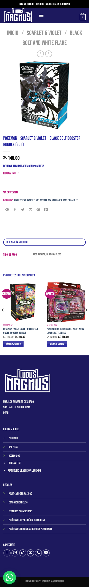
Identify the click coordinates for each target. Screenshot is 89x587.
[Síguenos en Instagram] (15, 552)
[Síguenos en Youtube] (46, 552)
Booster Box (45, 200)
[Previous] (3, 318)
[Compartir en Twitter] (22, 210)
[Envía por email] (30, 210)
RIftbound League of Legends (24, 471)
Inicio (12, 33)
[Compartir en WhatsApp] (7, 210)
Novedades (57, 200)
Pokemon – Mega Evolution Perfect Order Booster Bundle (20, 331)
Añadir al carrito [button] (13, 343)
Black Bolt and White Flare (26, 200)
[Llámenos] (38, 552)
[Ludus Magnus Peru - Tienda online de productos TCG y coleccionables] (19, 15)
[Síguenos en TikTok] (22, 552)
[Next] (86, 318)
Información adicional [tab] (17, 242)
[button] (9, 577)
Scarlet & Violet (44, 33)
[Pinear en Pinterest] (38, 210)
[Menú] (41, 15)
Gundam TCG (14, 463)
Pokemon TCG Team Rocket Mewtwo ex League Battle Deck (65, 331)
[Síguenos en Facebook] (7, 552)
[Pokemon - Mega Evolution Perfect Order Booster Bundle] (22, 302)
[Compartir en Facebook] (15, 210)
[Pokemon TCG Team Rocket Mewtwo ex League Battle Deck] (66, 302)
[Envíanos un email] (30, 552)
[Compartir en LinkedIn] (46, 210)
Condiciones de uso (18, 502)
